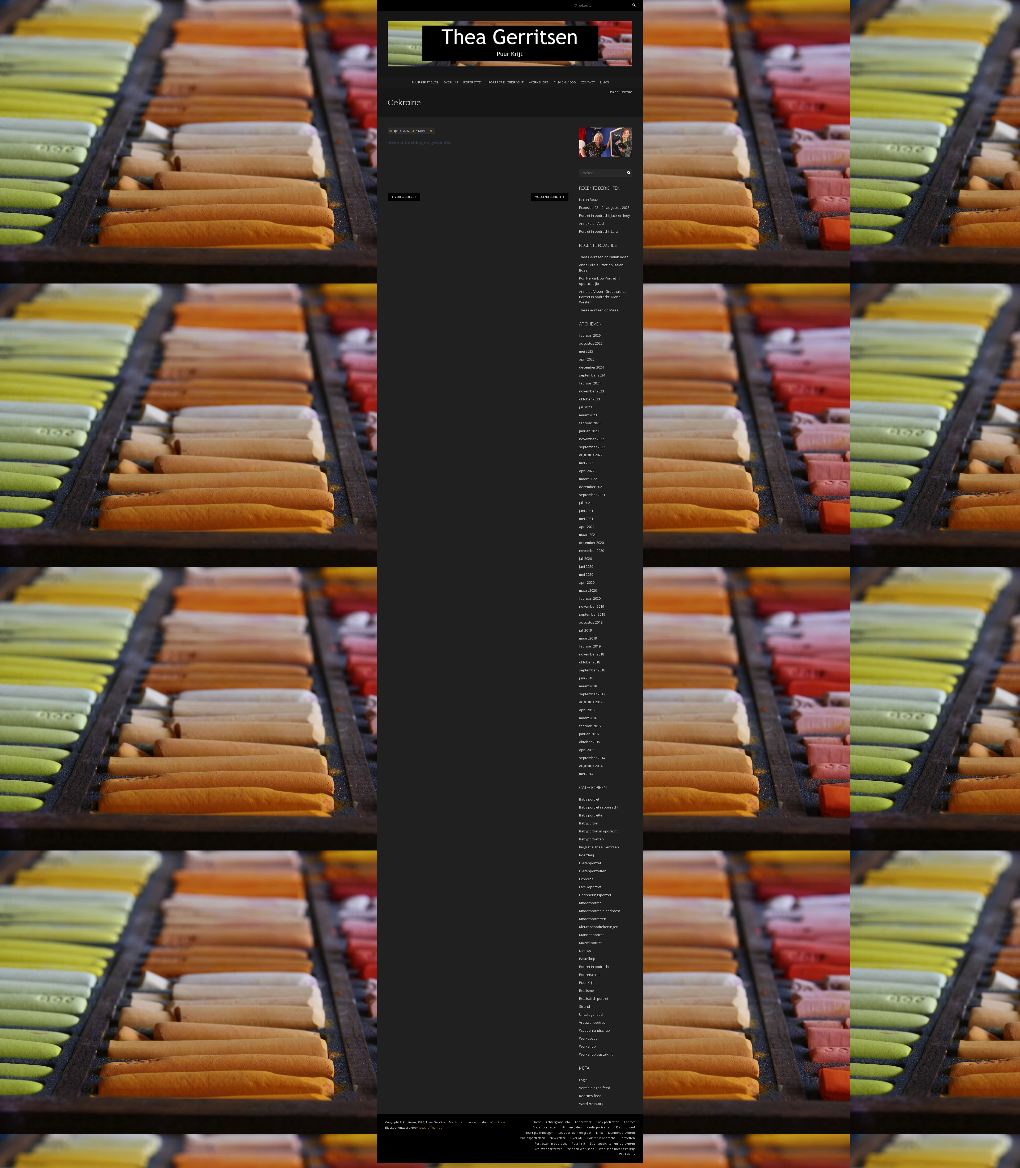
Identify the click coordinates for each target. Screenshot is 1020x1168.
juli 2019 (585, 630)
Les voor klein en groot (574, 1133)
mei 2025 (586, 351)
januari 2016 (589, 733)
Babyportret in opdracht (598, 831)
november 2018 (591, 654)
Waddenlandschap (594, 1030)
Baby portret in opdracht (598, 807)
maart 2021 (588, 534)
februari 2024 (590, 383)
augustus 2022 (590, 454)
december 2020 (591, 542)
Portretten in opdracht (550, 1143)
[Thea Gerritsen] (510, 23)
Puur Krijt (586, 982)
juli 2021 (585, 502)
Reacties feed (590, 1095)
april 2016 (586, 710)
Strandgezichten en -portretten (612, 1143)
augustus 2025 (590, 343)
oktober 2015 (589, 741)
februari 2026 (590, 335)
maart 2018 (588, 686)
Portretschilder (591, 974)
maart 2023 (588, 415)
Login (583, 1079)
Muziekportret (590, 942)
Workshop (587, 1046)
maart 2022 (588, 478)
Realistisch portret (593, 998)
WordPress (497, 1122)
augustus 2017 (590, 702)
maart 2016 (588, 718)
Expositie (586, 879)
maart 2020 (588, 590)
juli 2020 (585, 558)
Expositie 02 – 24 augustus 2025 (604, 207)
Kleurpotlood (625, 1127)
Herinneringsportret (595, 894)
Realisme (586, 990)
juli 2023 (585, 407)
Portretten (473, 82)
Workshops (539, 82)
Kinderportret (590, 902)
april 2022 (586, 470)
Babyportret (588, 823)
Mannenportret (591, 934)
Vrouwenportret (592, 1022)
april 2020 (586, 582)
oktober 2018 (589, 662)
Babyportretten (591, 839)
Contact (588, 82)
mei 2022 (586, 462)
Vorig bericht (405, 197)
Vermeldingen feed (594, 1087)
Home (612, 92)
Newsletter (558, 1138)
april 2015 (586, 749)
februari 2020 (590, 598)
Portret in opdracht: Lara (598, 231)
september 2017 (592, 694)
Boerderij (586, 855)
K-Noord (421, 131)
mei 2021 (586, 518)
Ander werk (583, 1122)
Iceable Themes (430, 1127)
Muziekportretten (532, 1138)
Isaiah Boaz (588, 199)
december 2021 (591, 486)
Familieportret (590, 887)
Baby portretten (592, 815)
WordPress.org (591, 1103)
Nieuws (585, 950)
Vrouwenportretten (548, 1149)
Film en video (565, 82)
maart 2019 (588, 638)
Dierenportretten (592, 871)
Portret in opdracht (506, 82)
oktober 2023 (589, 399)
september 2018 (592, 670)
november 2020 (591, 550)
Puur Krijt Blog (424, 82)
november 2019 (591, 606)
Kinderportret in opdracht (599, 910)
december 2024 (591, 367)
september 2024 (592, 375)
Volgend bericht (548, 197)
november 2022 (591, 439)
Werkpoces (588, 1038)
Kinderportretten (592, 918)
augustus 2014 (590, 765)
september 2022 (592, 447)
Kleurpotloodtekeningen (598, 926)
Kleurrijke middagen (539, 1133)
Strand (584, 1006)
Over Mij (451, 82)
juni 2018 (586, 678)
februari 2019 (590, 646)
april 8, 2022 (401, 131)
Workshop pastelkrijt (596, 1054)
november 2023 (591, 391)
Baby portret (589, 799)
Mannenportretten (621, 1133)
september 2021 (592, 494)
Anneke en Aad (591, 223)
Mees (613, 310)
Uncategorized (591, 1014)
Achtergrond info (558, 1122)
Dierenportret (590, 863)
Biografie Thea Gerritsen (599, 847)
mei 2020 (586, 574)
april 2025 (586, 359)
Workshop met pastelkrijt (617, 1149)
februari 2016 (590, 725)
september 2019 (592, 614)
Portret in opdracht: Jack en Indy (604, 215)
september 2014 (592, 757)
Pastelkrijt (587, 958)
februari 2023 (590, 423)
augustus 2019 (590, 622)
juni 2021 (586, 510)
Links (604, 82)
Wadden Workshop (580, 1149)
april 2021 (586, 526)
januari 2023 (589, 431)
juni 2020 (586, 566)
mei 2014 (586, 773)
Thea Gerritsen (591, 257)
